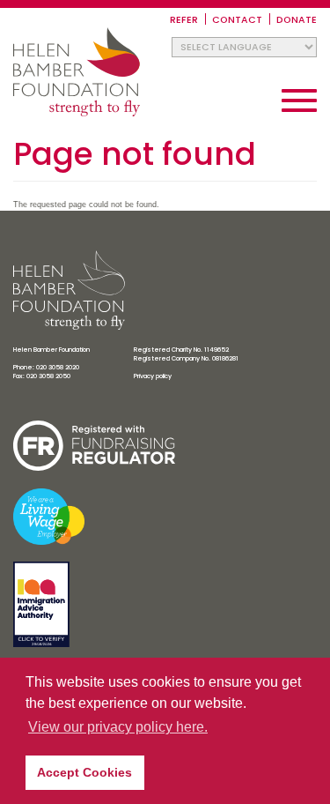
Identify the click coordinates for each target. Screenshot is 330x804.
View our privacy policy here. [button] (118, 726)
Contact (237, 19)
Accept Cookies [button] (84, 772)
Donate (296, 19)
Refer (184, 19)
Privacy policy (153, 376)
